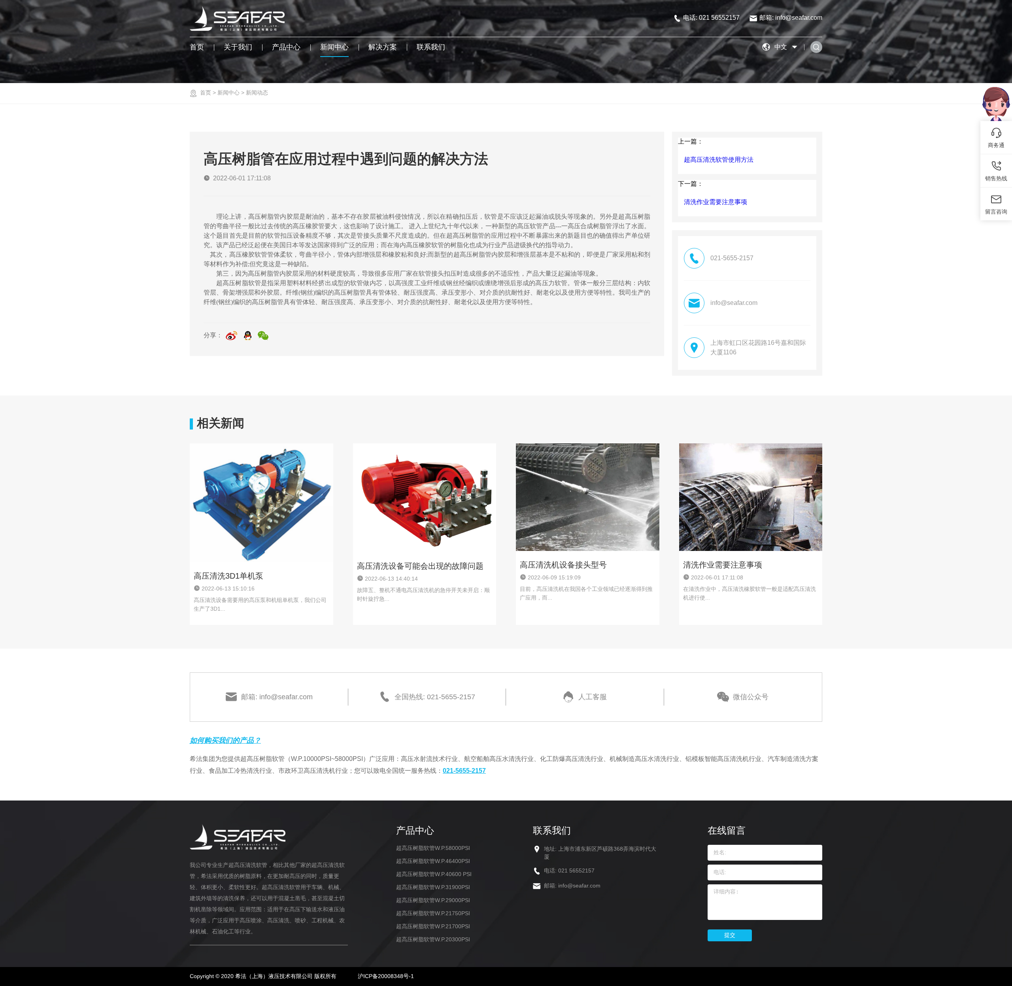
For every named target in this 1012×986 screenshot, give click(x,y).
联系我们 (431, 47)
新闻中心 (334, 47)
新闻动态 (257, 92)
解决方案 (382, 47)
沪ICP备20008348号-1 (386, 976)
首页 (197, 47)
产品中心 (286, 47)
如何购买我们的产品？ (225, 740)
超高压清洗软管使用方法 (718, 159)
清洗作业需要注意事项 (715, 202)
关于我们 (238, 47)
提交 (729, 935)
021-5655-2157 (464, 770)
